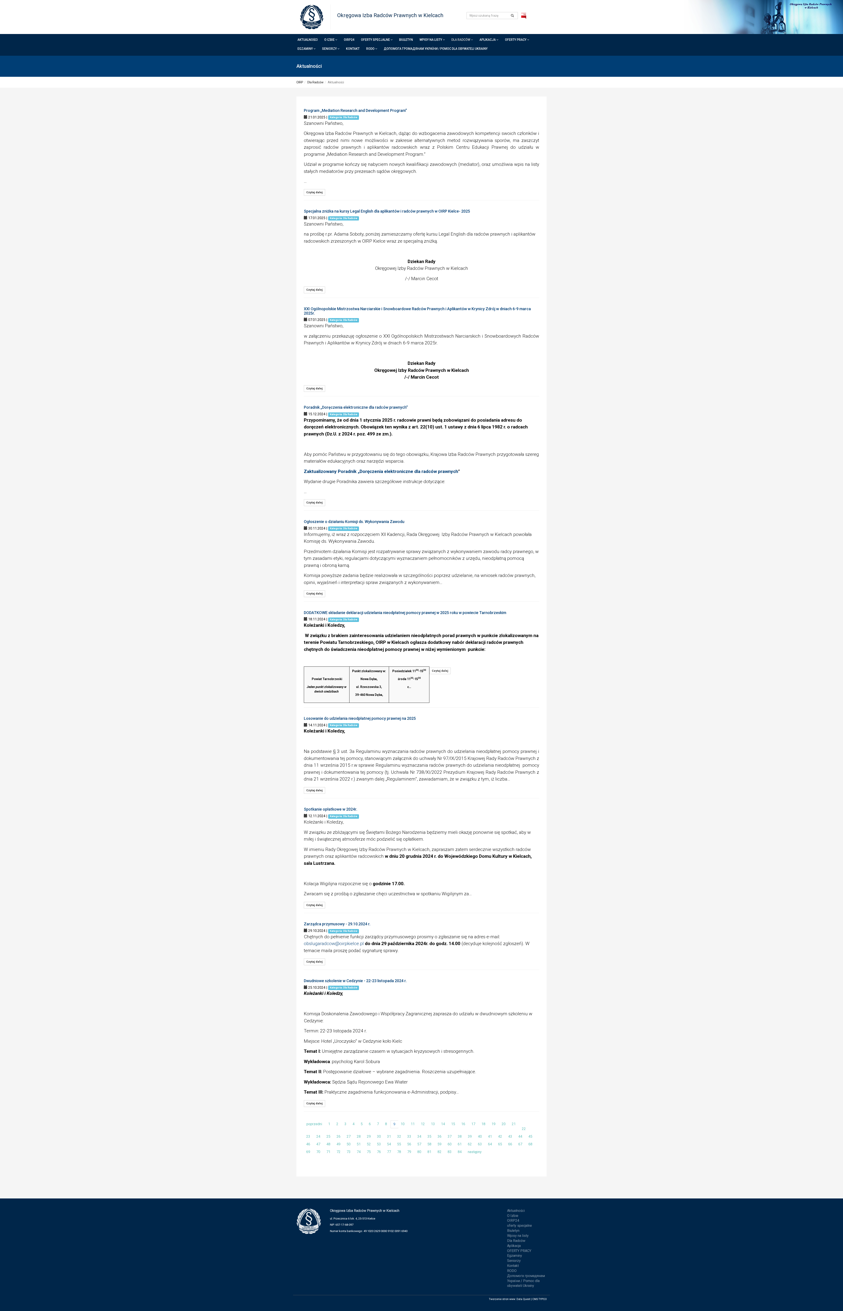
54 (389, 1144)
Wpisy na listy (431, 39)
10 (403, 1124)
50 (349, 1144)
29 (369, 1136)
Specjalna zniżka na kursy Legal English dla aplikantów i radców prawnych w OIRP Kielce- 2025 (387, 211)
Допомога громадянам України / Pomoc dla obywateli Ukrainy (436, 48)
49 (338, 1144)
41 (490, 1136)
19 (493, 1124)
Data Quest (523, 1299)
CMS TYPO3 (539, 1299)
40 (480, 1136)
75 (369, 1152)
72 (338, 1152)
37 (450, 1136)
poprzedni (314, 1124)
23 (308, 1136)
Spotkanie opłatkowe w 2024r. (330, 809)
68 (530, 1144)
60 (450, 1144)
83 (450, 1152)
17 (473, 1124)
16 (463, 1124)
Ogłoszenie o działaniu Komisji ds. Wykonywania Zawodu (354, 521)
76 (379, 1152)
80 (419, 1152)
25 (328, 1136)
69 (308, 1152)
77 (389, 1152)
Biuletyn (406, 39)
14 (443, 1124)
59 (439, 1144)
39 (470, 1136)
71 (328, 1152)
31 (389, 1136)
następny (475, 1152)
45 (530, 1136)
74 (359, 1152)
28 (359, 1136)
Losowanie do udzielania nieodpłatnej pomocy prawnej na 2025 (360, 718)
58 (429, 1144)
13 (433, 1124)
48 (328, 1144)
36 (439, 1136)
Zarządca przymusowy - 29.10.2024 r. (337, 924)
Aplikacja (487, 39)
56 (409, 1144)
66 (510, 1144)
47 (318, 1144)
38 (460, 1136)
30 (379, 1136)
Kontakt (353, 48)
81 (429, 1152)
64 (490, 1144)
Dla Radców (461, 39)
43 (510, 1136)
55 (399, 1144)
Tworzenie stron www (502, 1299)
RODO (370, 48)
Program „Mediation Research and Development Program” (355, 110)
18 (483, 1124)
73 (349, 1152)
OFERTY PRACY (516, 39)
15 (453, 1124)
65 (500, 1144)
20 (504, 1124)
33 (409, 1136)
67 (520, 1144)
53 (379, 1144)
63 (480, 1144)
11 (413, 1124)
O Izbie (329, 39)
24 (318, 1136)
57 (419, 1144)
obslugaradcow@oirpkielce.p (333, 943)
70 (318, 1152)
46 (308, 1144)
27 (349, 1136)
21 (514, 1124)
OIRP (299, 82)
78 (399, 1152)
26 (338, 1136)
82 (439, 1152)
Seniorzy (329, 48)
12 (423, 1124)
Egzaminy (305, 48)
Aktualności (307, 39)
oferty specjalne (376, 39)
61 (460, 1144)
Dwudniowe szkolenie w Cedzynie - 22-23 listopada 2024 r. (355, 980)
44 (520, 1136)
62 (470, 1144)
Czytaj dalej (314, 192)
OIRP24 (349, 39)
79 (409, 1152)
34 (419, 1136)
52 (369, 1144)
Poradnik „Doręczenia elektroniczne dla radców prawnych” (356, 407)
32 (399, 1136)
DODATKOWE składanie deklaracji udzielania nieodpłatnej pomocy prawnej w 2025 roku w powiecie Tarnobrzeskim (405, 612)
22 (524, 1129)
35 (429, 1136)
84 (460, 1152)
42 (500, 1136)
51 (359, 1144)
